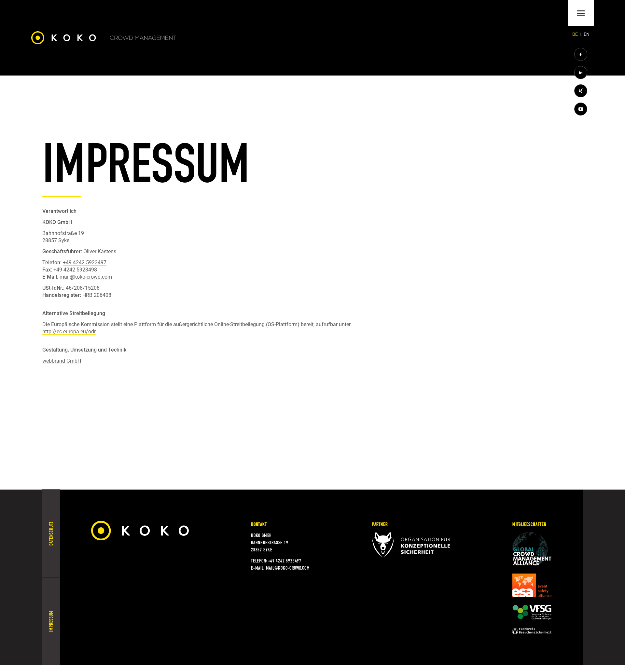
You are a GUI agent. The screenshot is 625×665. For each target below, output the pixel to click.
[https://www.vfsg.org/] (531, 612)
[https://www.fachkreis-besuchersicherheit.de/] (531, 631)
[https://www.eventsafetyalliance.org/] (531, 585)
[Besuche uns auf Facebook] (580, 54)
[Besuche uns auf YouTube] (580, 109)
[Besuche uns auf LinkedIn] (580, 72)
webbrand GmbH (61, 361)
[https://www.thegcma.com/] (531, 549)
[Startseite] (103, 37)
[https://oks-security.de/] (411, 545)
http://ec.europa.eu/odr (69, 331)
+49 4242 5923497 (84, 262)
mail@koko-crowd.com (86, 277)
